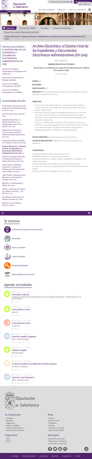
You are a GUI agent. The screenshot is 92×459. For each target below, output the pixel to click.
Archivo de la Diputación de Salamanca (27, 230)
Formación (61, 10)
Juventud (16, 326)
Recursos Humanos (46, 10)
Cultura (51, 418)
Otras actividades (20, 366)
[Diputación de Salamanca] (15, 5)
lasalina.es (10, 28)
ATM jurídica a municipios (57, 444)
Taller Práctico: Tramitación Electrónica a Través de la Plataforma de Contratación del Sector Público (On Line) (13, 168)
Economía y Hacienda (56, 428)
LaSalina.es (85, 4)
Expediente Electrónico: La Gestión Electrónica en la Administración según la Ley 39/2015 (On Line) (12, 123)
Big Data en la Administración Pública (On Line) (12, 184)
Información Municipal (56, 439)
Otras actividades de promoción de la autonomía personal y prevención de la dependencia (46, 298)
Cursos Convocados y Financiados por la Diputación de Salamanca (14, 71)
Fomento (51, 426)
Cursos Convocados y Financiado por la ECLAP (22, 32)
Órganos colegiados (13, 426)
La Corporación (13, 414)
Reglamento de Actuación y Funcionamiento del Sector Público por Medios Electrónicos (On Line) (13, 133)
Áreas (50, 414)
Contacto (78, 456)
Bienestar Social (54, 421)
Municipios (53, 435)
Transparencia (66, 456)
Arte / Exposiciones (20, 339)
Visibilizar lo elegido (19, 350)
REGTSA (8, 441)
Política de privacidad (28, 456)
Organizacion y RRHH (27, 28)
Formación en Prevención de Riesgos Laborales (12, 78)
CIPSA (8, 439)
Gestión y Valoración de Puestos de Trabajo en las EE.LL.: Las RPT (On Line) (13, 191)
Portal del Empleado (20, 266)
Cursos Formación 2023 (62, 28)
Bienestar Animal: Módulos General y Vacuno (11, 204)
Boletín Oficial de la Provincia (23, 275)
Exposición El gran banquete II (23, 377)
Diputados (9, 421)
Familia (15, 312)
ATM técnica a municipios (57, 441)
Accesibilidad (43, 456)
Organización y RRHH (56, 430)
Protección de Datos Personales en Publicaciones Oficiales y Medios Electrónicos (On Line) (13, 158)
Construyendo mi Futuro (21, 310)
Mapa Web (55, 456)
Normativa (16, 239)
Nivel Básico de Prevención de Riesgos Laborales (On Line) (13, 198)
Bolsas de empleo (18, 248)
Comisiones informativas (14, 428)
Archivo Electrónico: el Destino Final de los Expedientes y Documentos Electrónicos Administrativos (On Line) (45, 37)
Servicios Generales (77, 10)
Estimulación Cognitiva (20, 295)
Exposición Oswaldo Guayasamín (24, 337)
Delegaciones (10, 423)
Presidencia (52, 423)
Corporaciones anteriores (15, 430)
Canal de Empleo (18, 257)
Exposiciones (17, 353)
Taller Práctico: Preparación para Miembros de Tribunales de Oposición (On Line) (14, 177)
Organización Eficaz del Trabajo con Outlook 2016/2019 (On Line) (14, 141)
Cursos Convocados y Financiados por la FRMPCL (12, 91)
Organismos (11, 435)
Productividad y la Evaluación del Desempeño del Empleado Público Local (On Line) (14, 108)
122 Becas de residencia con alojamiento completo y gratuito (34, 364)
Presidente (9, 418)
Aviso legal (14, 456)
